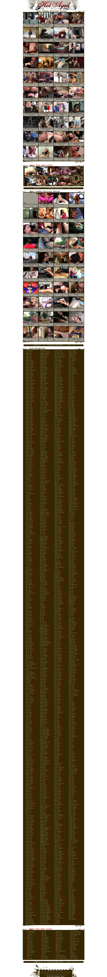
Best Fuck (28, 634)
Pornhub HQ (65, 185)
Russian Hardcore (73, 481)
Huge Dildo (42, 888)
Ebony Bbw (42, 557)
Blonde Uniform (29, 800)
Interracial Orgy (58, 350)
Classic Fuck (43, 385)
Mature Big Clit (58, 591)
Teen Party (71, 742)
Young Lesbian (72, 910)
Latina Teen (57, 476)
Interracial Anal (44, 902)
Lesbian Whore (57, 556)
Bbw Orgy (28, 597)
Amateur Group (29, 393)
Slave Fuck (71, 583)
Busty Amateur (29, 888)
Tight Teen (71, 784)
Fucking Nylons (73, 935)
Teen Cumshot (72, 710)
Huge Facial (43, 891)
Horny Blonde (43, 848)
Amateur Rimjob (29, 417)
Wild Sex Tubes (30, 952)
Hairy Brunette (43, 786)
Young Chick (71, 902)
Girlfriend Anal (44, 727)
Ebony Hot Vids (59, 931)
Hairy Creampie (43, 788)
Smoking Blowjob (72, 597)
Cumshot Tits (43, 483)
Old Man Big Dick (58, 825)
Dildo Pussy (43, 519)
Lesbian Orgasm (57, 517)
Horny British (43, 849)
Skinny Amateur (72, 559)
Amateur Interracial (30, 397)
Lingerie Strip (57, 566)
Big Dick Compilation (31, 673)
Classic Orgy (43, 393)
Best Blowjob (29, 631)
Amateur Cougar (29, 371)
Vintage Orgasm (72, 832)
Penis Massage (57, 876)
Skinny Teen (71, 578)
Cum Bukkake (43, 459)
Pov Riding (56, 922)
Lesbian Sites (73, 945)
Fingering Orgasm (44, 644)
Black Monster (29, 727)
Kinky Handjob (57, 429)
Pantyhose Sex (57, 871)
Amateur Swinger (29, 429)
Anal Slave (28, 483)
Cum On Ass (42, 468)
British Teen (29, 841)
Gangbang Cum (43, 690)
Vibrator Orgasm (72, 814)
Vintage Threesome (73, 839)
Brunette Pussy (29, 875)
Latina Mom (56, 465)
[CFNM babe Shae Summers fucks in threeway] (30, 157)
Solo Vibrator (72, 618)
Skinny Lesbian (72, 571)
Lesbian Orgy (57, 519)
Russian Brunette (73, 471)
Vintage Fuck (72, 821)
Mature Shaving (57, 661)
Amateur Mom (28, 404)
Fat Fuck (42, 610)
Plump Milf (56, 892)
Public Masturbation (73, 373)
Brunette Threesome (30, 883)
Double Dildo (43, 544)
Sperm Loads (71, 628)
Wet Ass (70, 845)
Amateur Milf (29, 403)
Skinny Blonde (72, 564)
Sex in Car (71, 520)
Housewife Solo (43, 881)
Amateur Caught (29, 366)
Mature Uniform (57, 682)
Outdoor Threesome (58, 858)
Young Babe (71, 895)
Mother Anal (57, 776)
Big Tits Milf (29, 692)
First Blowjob (43, 648)
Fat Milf (42, 615)
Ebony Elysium (44, 956)
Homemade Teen (43, 842)
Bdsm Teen (28, 617)
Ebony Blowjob (43, 559)
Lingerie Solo (57, 564)
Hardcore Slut (43, 822)
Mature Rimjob (57, 656)
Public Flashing (72, 370)
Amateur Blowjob (29, 361)
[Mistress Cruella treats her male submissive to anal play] (30, 67)
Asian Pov (28, 544)
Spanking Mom (72, 621)
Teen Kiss (71, 733)
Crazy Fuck (42, 445)
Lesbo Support (73, 949)
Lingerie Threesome (58, 567)
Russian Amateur (72, 464)
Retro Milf (71, 448)
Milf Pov (56, 719)
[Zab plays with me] (61, 157)
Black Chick (28, 715)
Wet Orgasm (71, 848)
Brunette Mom (29, 869)
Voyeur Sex (71, 844)
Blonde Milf (28, 784)
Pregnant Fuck (72, 354)
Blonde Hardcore (29, 778)
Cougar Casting (43, 428)
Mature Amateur (57, 581)
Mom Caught (56, 744)
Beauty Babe (28, 621)
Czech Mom (42, 506)
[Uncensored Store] (76, 23)
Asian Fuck (28, 523)
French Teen (43, 686)
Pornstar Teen (57, 910)
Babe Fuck (28, 571)
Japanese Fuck (57, 388)
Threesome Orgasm (73, 773)
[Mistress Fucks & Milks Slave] (61, 23)
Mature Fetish (57, 614)
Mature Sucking (57, 672)
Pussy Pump (71, 388)
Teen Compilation (73, 708)
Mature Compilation (58, 603)
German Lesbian (43, 712)
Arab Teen (28, 502)
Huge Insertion (43, 892)
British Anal (29, 825)
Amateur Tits (29, 435)
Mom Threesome (57, 763)
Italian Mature (57, 367)
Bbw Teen (28, 610)
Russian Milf (72, 486)
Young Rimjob (72, 912)
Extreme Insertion (44, 591)
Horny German (43, 858)
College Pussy (43, 421)
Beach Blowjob (29, 618)
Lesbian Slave (57, 533)
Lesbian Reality (58, 527)
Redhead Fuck (72, 422)
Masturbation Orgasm (59, 580)
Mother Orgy (57, 786)
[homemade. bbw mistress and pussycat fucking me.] (61, 97)
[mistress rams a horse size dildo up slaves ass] (30, 112)
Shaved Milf (71, 542)
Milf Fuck (56, 705)
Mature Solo (57, 666)
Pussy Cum (71, 377)
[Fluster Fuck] (76, 203)
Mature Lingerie (58, 635)
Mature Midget (57, 638)
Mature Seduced (57, 659)
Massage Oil (57, 576)
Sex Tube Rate (44, 941)
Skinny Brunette (72, 567)
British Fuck (29, 831)
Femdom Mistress (44, 631)
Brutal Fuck (28, 886)
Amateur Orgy (29, 410)
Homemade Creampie (44, 832)
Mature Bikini (57, 594)
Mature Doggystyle (58, 608)
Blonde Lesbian (29, 781)
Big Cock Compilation (31, 664)
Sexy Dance (71, 522)
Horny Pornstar (43, 868)
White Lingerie (72, 852)
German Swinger (43, 719)
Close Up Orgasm (44, 411)
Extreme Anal (43, 587)
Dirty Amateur (43, 522)
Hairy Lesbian (43, 795)
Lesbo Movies (73, 948)
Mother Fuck (57, 781)
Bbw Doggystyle (29, 584)
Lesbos (71, 951)
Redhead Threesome (73, 435)
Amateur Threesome (30, 434)
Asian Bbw (28, 509)
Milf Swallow (57, 732)
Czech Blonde (43, 498)
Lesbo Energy (73, 947)
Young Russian (72, 913)
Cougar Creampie (44, 429)
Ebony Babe (42, 556)
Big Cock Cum (29, 665)
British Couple (29, 828)
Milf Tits (56, 736)
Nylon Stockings (58, 814)
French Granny (43, 679)
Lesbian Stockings (58, 542)
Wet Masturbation (73, 847)
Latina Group (57, 458)
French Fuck (43, 678)
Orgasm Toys (57, 841)
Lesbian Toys (57, 553)
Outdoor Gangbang (58, 851)
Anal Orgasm (28, 476)
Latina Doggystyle (58, 455)
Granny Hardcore (44, 759)
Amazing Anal (29, 439)
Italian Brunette (58, 361)
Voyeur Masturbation (73, 841)
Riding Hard (71, 459)
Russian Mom (71, 488)
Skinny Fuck (71, 568)
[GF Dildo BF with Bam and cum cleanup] (61, 233)
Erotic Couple (43, 583)
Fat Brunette (43, 607)
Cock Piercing (43, 415)
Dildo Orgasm (43, 517)
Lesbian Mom (57, 515)
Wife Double (71, 869)
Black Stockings (29, 743)
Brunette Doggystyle (30, 859)
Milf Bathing (57, 689)
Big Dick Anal (29, 671)
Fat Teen (42, 621)
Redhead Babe (72, 415)
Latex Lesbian (57, 448)
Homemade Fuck (43, 837)
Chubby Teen (43, 381)
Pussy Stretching (73, 390)
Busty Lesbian (29, 903)
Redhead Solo (72, 432)
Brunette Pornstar (30, 872)
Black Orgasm (29, 729)
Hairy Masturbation (44, 797)
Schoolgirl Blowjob (73, 499)
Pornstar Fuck (57, 902)
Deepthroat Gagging (44, 515)
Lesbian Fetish (57, 499)
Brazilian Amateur (30, 815)
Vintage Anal (72, 815)
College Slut (43, 422)
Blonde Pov (28, 790)
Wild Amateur (72, 875)
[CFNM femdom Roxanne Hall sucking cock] (46, 263)
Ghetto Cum (42, 723)
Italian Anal (57, 359)
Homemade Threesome (44, 844)
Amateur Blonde (29, 360)
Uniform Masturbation (74, 804)
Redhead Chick (72, 418)
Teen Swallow (72, 757)
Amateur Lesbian (29, 400)
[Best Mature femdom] (30, 23)
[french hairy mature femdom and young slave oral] (61, 263)
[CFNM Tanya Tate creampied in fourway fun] (61, 142)
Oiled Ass (56, 820)
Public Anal (71, 364)
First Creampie (43, 651)
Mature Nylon (57, 642)
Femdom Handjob (43, 628)
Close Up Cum (43, 405)
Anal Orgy (28, 478)
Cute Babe (42, 486)
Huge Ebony (42, 889)
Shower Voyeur (72, 554)
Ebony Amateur (43, 553)
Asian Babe (28, 507)
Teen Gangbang (72, 727)
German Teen (43, 720)
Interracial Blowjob (45, 905)
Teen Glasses (72, 729)
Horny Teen (42, 871)
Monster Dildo (57, 770)
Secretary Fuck (72, 505)
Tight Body (71, 778)
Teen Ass (71, 699)
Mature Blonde (57, 595)
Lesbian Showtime (74, 944)
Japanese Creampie (58, 384)
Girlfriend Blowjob (44, 729)
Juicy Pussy (57, 425)
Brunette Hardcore (30, 865)
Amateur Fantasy (29, 387)
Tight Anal (71, 774)
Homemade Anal (43, 831)
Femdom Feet (43, 627)
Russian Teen (72, 496)
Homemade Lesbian (44, 838)
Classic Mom (43, 391)
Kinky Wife (56, 437)
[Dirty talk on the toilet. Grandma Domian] (76, 82)
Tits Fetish (71, 787)
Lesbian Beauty (57, 488)
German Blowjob (43, 699)
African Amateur (29, 350)
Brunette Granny (29, 864)
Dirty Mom (42, 532)
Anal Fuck (28, 472)
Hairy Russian (43, 803)
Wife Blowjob (72, 868)
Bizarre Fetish (29, 698)
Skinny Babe (71, 563)
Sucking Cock (72, 668)
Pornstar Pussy (57, 906)
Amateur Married (29, 401)
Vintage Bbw (71, 817)
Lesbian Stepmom (58, 540)
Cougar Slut (43, 434)
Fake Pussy (42, 595)
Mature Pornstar (58, 651)
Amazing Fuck (29, 444)
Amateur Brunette (30, 363)
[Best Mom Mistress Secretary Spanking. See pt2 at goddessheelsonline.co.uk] (76, 337)
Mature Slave (57, 662)
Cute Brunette (43, 489)
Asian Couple (29, 513)
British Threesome (30, 842)
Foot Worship (43, 666)
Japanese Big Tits (58, 377)
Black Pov (28, 733)
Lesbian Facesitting (59, 496)
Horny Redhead (43, 869)
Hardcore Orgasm (44, 820)
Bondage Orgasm (29, 808)
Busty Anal (28, 889)
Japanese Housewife (58, 394)
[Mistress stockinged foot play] (61, 307)
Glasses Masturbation (45, 742)
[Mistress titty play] (30, 337)
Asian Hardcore (29, 527)
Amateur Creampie (30, 374)
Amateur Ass (28, 354)
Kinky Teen (56, 434)
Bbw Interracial (29, 587)
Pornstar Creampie (58, 900)
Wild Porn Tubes (31, 951)
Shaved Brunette (72, 534)
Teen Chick (71, 706)
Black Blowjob (29, 712)
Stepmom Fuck (72, 641)
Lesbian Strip (57, 544)
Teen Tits (71, 761)
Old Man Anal (57, 822)
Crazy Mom (42, 448)
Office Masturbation (59, 815)
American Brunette (30, 451)
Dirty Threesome (44, 536)
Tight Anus (71, 776)
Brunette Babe (29, 845)
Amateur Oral (29, 407)
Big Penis (28, 682)
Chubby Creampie (44, 368)
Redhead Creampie (73, 420)
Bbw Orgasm (28, 595)
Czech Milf (42, 505)
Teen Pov (71, 743)
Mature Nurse (57, 641)
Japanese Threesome (58, 415)
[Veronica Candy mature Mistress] (30, 38)
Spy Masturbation (73, 632)
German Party (43, 717)
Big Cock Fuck (29, 666)
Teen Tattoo (71, 759)
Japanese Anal (57, 373)
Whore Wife (71, 865)
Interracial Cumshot (45, 909)
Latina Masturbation (59, 462)
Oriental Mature (58, 844)
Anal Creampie (29, 466)
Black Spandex (29, 740)
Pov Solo (56, 923)
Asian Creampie (29, 515)
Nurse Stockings (58, 804)
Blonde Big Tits (29, 760)
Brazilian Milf (29, 822)
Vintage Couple (72, 820)
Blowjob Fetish (29, 804)
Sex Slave (71, 519)
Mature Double (57, 610)
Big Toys (28, 695)
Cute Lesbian (43, 492)
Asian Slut (28, 549)
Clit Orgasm (43, 397)
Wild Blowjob (72, 876)
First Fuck (42, 652)
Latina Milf (57, 464)
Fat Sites (58, 954)
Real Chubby (71, 401)
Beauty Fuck (28, 624)
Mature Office (57, 644)
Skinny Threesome (73, 580)
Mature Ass (56, 584)
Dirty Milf (42, 530)
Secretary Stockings (73, 506)
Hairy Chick (43, 787)
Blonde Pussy (29, 791)
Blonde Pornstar (29, 788)
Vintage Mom (71, 831)
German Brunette (44, 700)
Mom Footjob (57, 750)
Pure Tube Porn (44, 938)
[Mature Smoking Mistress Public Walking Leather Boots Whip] (30, 263)
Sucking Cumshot (72, 669)
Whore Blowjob (72, 855)
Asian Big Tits (29, 510)
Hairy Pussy (43, 801)
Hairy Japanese (43, 793)
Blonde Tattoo (29, 797)
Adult (28, 956)
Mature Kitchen (57, 631)
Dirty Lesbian (43, 529)
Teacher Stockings (73, 693)
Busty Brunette (29, 896)
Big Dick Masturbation (31, 678)
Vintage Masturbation (74, 827)
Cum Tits (42, 479)
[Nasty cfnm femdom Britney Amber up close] (61, 248)
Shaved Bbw (71, 529)
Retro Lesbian (72, 445)
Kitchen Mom (57, 442)
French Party (43, 685)
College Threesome (44, 425)
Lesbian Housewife (58, 505)
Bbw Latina (28, 588)
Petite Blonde (57, 881)
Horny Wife (42, 872)
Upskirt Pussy (72, 810)
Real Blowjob (72, 395)
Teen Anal (71, 698)
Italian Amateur (58, 357)
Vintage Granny (72, 822)
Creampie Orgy (43, 454)
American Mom (29, 458)
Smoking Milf (72, 603)
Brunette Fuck (29, 862)
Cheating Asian (29, 919)
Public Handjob (72, 371)
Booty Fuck (28, 811)
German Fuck (43, 708)
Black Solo (28, 739)
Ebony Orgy (42, 577)
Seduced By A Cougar (73, 509)
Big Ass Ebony (29, 645)
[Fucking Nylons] (46, 322)
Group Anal (42, 771)
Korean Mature (57, 446)
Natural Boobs (57, 790)
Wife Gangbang (72, 871)
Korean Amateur (57, 445)
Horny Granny (43, 859)
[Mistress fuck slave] (76, 38)
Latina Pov (56, 471)
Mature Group (57, 624)
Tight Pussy (71, 783)
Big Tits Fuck (29, 688)
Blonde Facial (29, 771)
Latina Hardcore (58, 459)
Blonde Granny (29, 777)
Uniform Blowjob (72, 800)
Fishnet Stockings (44, 661)
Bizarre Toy (28, 705)
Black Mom (28, 726)
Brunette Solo (29, 878)
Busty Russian (29, 909)
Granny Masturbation (45, 763)
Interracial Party (58, 351)
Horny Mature (43, 862)
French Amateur (43, 671)
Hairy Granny (43, 791)
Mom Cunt (56, 747)
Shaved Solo (71, 544)
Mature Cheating (58, 601)
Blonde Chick (29, 766)
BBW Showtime (59, 947)
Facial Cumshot (43, 594)
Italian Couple (57, 363)
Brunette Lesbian (30, 866)
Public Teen (71, 376)
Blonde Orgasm (29, 787)
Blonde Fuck (28, 774)
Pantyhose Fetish (58, 866)
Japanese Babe (57, 376)
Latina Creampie (58, 454)
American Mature (29, 455)
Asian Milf (28, 536)
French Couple (43, 676)
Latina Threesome (58, 478)
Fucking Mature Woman (75, 934)
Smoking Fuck (72, 601)
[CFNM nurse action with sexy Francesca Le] (76, 218)
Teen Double (71, 717)
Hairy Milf (42, 800)
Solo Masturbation (73, 610)
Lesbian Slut (57, 534)
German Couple (43, 703)
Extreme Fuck (43, 590)
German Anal (43, 693)
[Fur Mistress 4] (76, 53)
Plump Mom (56, 893)
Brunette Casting (30, 854)
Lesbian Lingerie (58, 509)
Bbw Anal (28, 577)
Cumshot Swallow (44, 482)
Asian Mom (28, 537)
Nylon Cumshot (57, 807)
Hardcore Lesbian (44, 817)
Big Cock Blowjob (30, 662)
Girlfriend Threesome (45, 734)
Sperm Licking (72, 627)
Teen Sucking (72, 756)
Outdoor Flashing (58, 848)
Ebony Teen (42, 580)
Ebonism (43, 954)
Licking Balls (57, 561)
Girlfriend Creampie (45, 730)
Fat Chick (42, 608)
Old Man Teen (57, 828)
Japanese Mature (58, 403)
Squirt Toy (71, 637)
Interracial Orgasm (44, 923)
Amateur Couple (29, 373)
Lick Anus (56, 559)
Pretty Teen (71, 363)
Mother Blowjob (57, 777)
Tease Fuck (71, 696)
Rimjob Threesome (73, 462)
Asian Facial (29, 519)
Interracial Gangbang (45, 916)
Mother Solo (57, 787)
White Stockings (72, 854)
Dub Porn (30, 185)
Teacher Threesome (73, 695)
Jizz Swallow (57, 424)
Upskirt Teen (72, 811)
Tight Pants (71, 781)
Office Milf (57, 817)
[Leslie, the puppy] (30, 142)
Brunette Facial (29, 861)
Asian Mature (29, 534)
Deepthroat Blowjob (44, 512)
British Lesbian (29, 834)
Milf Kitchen (57, 710)
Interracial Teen (58, 354)
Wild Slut (71, 886)
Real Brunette (72, 397)
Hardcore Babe (43, 814)
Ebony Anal (42, 554)
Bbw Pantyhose (29, 598)
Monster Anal (57, 764)
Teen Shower (71, 747)
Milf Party (56, 716)
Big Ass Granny (29, 648)
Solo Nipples (72, 611)
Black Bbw (28, 710)
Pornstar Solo (57, 909)
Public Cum (71, 366)
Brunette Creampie (30, 858)
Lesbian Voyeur (57, 554)
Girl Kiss (42, 726)
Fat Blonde (42, 605)
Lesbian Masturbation (59, 512)
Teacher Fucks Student (74, 690)
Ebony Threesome (44, 581)
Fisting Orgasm (43, 662)
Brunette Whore (29, 885)
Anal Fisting (29, 471)
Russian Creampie (73, 475)
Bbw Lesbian (28, 590)
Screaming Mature (73, 502)
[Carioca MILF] (61, 203)
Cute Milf (42, 493)
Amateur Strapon (29, 424)
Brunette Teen (29, 882)
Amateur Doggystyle (30, 383)
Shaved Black (72, 532)
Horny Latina (43, 861)
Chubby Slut (43, 380)
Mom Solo (56, 760)
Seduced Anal (72, 507)
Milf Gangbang (57, 706)
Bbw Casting (28, 581)
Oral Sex (56, 838)
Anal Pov (28, 482)
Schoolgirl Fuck (72, 500)
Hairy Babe (42, 783)
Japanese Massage (58, 400)
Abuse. (63, 976)
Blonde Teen (28, 798)
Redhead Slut (72, 431)
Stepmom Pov (71, 644)
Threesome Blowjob (73, 769)
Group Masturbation (44, 776)
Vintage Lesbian (72, 825)
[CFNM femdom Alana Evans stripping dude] (30, 53)
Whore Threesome (72, 864)
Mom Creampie (57, 746)
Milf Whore (56, 739)
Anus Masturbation (30, 493)
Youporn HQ (29, 954)
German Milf (43, 715)
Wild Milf (71, 882)
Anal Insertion (29, 475)
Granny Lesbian (43, 761)
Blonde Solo (28, 794)
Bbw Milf (28, 594)
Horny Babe (42, 845)
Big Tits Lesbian (30, 690)
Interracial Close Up (45, 906)
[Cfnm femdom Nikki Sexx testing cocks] (61, 218)
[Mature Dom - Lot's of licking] (61, 292)
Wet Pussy (71, 849)
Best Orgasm (28, 637)
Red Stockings (72, 412)
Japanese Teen (57, 414)
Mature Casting (57, 600)
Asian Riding (29, 547)
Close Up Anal (43, 401)
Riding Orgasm (72, 461)
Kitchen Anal (57, 439)
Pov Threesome (72, 350)
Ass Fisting (28, 561)
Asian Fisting (29, 522)
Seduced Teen (72, 510)
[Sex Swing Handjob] (61, 337)
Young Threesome (72, 919)
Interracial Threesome (59, 356)
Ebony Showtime (59, 934)
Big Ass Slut (29, 654)
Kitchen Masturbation (59, 441)
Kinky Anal (56, 427)
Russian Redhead (72, 493)
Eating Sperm (43, 551)
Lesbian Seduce (57, 530)
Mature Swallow (57, 673)
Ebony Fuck (42, 563)
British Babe (29, 827)
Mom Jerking (57, 753)
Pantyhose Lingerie (58, 869)
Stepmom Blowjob (72, 639)
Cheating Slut (43, 360)
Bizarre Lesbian (29, 700)
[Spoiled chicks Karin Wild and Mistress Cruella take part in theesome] (76, 67)
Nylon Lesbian (57, 811)
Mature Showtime (73, 958)
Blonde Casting (29, 764)
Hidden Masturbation (45, 828)
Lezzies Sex (72, 954)
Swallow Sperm (72, 676)
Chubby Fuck (43, 370)
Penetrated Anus (58, 875)
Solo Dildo (71, 607)
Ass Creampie (29, 559)
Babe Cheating (29, 570)
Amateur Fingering (30, 388)
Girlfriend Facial (44, 732)
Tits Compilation (73, 786)
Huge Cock (42, 885)
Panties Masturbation (59, 862)
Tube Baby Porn (44, 945)
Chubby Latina (43, 371)
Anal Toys (28, 490)
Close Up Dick (43, 407)
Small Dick (71, 593)
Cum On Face (43, 469)
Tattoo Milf (71, 688)
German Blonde (43, 698)
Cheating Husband (44, 354)
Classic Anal (43, 384)
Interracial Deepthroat (45, 910)
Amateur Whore (29, 437)
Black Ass (28, 708)
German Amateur (43, 692)
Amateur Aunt (29, 356)
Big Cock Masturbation (31, 668)
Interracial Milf (44, 920)
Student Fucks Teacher (74, 659)
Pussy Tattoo (72, 391)
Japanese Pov (57, 408)
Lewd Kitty (72, 952)
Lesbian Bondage (58, 489)
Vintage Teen (72, 838)
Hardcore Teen (43, 824)
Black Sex (28, 736)
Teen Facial (71, 719)
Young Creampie (72, 905)
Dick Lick (42, 516)
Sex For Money (72, 515)
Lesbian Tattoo (57, 546)
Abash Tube (29, 955)
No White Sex (59, 942)
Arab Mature (28, 499)
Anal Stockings (29, 485)
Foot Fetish (43, 665)
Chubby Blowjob (43, 367)
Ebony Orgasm (43, 576)
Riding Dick (71, 456)
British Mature (29, 835)
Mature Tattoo (57, 676)
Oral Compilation (58, 831)
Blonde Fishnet (29, 773)
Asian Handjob (29, 526)
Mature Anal (57, 583)
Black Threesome (29, 747)
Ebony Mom (42, 574)
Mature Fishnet (57, 615)
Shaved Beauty (72, 530)
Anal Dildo (28, 468)
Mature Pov (56, 652)
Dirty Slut (42, 533)
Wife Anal (71, 866)
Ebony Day (43, 955)
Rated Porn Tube (45, 939)
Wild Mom (71, 883)
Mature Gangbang (58, 622)
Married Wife (57, 573)
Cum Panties (43, 475)
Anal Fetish (28, 469)
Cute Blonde (43, 488)
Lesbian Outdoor (58, 520)
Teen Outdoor (72, 740)
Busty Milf (28, 905)
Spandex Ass (71, 620)
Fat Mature (42, 614)
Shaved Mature (72, 540)
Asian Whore (28, 557)
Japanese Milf (57, 404)
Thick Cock (71, 767)
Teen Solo (71, 750)
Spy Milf (71, 634)
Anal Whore (28, 492)
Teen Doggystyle (72, 716)
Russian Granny (72, 479)
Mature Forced (57, 620)
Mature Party (57, 649)
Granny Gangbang (44, 757)
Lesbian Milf (57, 513)
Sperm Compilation (73, 622)
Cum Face (42, 464)
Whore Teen (71, 862)
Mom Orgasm (56, 756)
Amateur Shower (29, 418)
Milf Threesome (57, 734)
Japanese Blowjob (58, 378)
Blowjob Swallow (29, 805)
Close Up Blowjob (44, 403)
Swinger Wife (72, 683)
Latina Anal (57, 449)
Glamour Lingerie (44, 736)
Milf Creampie (57, 696)
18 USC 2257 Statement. (54, 976)
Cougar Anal (43, 427)
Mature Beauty (57, 588)
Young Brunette (72, 900)
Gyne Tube (43, 934)
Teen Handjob (72, 732)
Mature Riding (57, 655)
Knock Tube (43, 935)
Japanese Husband (58, 395)
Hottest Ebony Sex (60, 938)
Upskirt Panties (72, 808)
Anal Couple (28, 465)
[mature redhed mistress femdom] (30, 203)
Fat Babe (42, 604)
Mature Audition (58, 586)
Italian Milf (57, 368)
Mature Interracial (58, 628)
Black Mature (29, 723)
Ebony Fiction (44, 958)
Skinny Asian (72, 561)
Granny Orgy (43, 766)
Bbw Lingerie (29, 591)
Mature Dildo (57, 607)
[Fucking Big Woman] (46, 157)
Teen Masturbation (73, 736)
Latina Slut (57, 472)
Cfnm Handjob (29, 917)
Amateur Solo (29, 421)
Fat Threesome (43, 622)
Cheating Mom (43, 359)
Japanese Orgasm (58, 407)
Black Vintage (29, 750)
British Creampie (30, 830)
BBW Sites (58, 948)
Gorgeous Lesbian (44, 747)
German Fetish (43, 706)
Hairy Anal (42, 780)
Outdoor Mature (57, 855)
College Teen (43, 424)
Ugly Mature (71, 795)
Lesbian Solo (57, 536)
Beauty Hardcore (29, 625)
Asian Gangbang (29, 525)
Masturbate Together (59, 578)
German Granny (43, 710)
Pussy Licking (72, 384)
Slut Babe (71, 588)
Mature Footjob (57, 618)
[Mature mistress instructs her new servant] (46, 53)
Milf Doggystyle (58, 699)
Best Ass (28, 628)
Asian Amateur (29, 503)
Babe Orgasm (28, 573)
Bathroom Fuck (29, 576)
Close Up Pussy (43, 412)
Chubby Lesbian (43, 373)
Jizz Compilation (58, 420)
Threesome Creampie (73, 770)
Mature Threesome (58, 679)
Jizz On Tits (57, 422)
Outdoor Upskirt (58, 859)
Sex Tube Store (44, 942)
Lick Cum (56, 560)
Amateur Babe (29, 357)
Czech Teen (42, 507)
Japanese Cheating (58, 381)
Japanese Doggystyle (59, 387)
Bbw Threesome (29, 611)
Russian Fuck (72, 478)
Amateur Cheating (30, 367)
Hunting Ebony (59, 939)
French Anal (43, 672)
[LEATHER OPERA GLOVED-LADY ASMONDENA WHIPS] (46, 38)
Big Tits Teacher (30, 693)
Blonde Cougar (29, 767)
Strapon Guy (71, 655)
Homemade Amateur (44, 830)
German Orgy (43, 716)
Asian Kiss (28, 529)
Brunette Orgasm (29, 871)
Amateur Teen (29, 432)
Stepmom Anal (72, 638)
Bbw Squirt (28, 605)
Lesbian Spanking (58, 537)
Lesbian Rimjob (57, 529)
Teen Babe (71, 700)
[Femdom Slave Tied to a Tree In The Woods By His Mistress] (30, 127)
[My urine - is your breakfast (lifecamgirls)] (30, 97)
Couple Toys (43, 444)
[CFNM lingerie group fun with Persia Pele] (46, 218)
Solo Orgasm (71, 612)
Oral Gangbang (57, 837)
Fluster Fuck (42, 185)
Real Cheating (72, 400)
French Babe (43, 673)
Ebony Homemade (43, 566)
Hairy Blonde (43, 784)
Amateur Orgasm (29, 408)
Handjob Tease (43, 808)
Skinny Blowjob (72, 566)
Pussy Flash (71, 380)
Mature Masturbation (59, 637)
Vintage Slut (72, 835)
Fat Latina (42, 611)
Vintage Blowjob (72, 818)
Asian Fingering (29, 520)
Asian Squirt (29, 551)
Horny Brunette (43, 851)
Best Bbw (28, 629)
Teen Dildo (71, 715)
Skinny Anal (71, 560)
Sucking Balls (72, 662)
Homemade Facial (44, 834)
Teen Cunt (71, 712)
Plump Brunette (57, 889)
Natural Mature (57, 793)
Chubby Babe (43, 366)
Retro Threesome (72, 452)
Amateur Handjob (29, 394)
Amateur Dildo (29, 381)
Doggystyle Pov (43, 540)
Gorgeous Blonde (44, 744)
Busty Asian (28, 891)
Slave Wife (71, 586)
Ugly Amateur (72, 793)
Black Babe (28, 709)
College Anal (43, 418)
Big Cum (27, 669)
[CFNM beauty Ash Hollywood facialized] (46, 307)
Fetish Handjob (43, 637)
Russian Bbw (71, 466)
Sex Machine (71, 516)
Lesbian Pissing (58, 522)
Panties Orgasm (57, 864)
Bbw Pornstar (29, 600)
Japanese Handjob (58, 391)
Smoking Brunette (73, 598)
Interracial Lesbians (45, 919)
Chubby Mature (43, 374)
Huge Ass (42, 882)
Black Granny (29, 720)
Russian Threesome (73, 498)
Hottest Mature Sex (74, 941)
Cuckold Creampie (44, 456)
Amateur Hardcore (30, 395)
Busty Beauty (29, 893)
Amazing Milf (29, 445)
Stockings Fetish (73, 647)
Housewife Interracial (45, 878)
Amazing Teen (29, 446)
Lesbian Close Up (58, 490)
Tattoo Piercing (72, 689)
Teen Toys (71, 763)
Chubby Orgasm (43, 377)
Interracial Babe (44, 903)
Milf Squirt (57, 726)
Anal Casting (29, 462)
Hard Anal (42, 810)
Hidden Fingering (44, 827)
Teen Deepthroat (72, 713)
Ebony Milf (42, 573)
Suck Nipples (72, 661)
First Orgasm (43, 654)
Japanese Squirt (58, 412)
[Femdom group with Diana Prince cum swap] (46, 127)
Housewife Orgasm (44, 879)
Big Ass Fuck (29, 647)
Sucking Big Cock (73, 664)
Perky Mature (57, 879)
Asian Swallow (29, 553)
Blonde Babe (28, 757)
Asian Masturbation (30, 533)
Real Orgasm (71, 407)
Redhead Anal (72, 414)
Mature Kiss (57, 629)
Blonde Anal (28, 756)
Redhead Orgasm (72, 428)
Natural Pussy (57, 794)
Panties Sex (57, 865)
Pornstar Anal (57, 896)
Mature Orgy (57, 647)
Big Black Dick (29, 656)
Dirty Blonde (43, 525)
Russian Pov (71, 492)
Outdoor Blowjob (58, 847)
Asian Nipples (29, 539)
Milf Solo (56, 723)
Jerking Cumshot (58, 418)
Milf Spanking (57, 725)
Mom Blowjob (57, 742)
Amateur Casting (29, 364)
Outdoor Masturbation (59, 854)
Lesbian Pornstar (58, 523)
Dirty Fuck (42, 527)
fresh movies (50, 188)
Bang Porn (77, 175)
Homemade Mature (44, 839)
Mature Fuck (57, 621)
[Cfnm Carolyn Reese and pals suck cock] (76, 233)
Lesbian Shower (57, 532)
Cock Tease (42, 417)
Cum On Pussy (43, 472)
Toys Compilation (73, 791)
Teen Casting (72, 705)
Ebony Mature (43, 571)
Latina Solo (57, 473)
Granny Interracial (44, 760)
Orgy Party (56, 842)
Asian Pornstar (29, 543)
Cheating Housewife (44, 353)
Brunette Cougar (29, 856)
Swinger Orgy (72, 681)
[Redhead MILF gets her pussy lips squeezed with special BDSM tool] (30, 218)
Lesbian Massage (58, 510)
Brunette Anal (29, 844)
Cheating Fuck (43, 350)
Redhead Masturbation (74, 425)
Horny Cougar (43, 854)
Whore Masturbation (73, 858)
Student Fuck (72, 658)
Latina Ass (56, 451)
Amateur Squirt (29, 422)
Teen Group (71, 730)
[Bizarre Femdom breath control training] (46, 67)
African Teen (29, 351)
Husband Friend (43, 899)
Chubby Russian (43, 378)
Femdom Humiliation (44, 629)
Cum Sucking (43, 476)
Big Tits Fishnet (30, 686)
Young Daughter (72, 906)
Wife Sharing (72, 872)
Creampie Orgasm (44, 452)
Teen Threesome (72, 760)
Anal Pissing (29, 481)
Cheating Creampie (30, 923)
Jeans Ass (56, 417)
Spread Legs (71, 629)
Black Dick (28, 717)
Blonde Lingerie (29, 783)
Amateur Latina (29, 398)
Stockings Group (72, 651)
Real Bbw (71, 394)
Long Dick (56, 568)
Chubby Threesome (44, 383)
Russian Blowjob (72, 469)
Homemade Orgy (43, 841)
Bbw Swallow (28, 608)
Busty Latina (29, 902)
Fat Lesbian (43, 612)
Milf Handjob (57, 708)
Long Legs (56, 570)
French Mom (42, 683)
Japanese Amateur (58, 371)
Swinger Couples (72, 679)
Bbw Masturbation (30, 593)
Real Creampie (72, 405)
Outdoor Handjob (58, 852)
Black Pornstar (29, 732)
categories (36, 188)
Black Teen (28, 746)
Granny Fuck (43, 756)
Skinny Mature (72, 574)
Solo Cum (71, 605)
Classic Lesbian (44, 390)
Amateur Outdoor (29, 411)
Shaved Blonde (72, 533)
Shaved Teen (71, 546)
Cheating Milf (43, 357)
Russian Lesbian (72, 482)
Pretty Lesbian (72, 360)
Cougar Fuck (43, 431)
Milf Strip (56, 729)
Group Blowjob (43, 773)
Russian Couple (72, 473)
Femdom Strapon (43, 632)
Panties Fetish (57, 861)
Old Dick (56, 821)
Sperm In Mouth (72, 624)
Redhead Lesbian (72, 424)
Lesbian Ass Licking (59, 485)
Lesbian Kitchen (58, 507)
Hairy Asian (43, 781)
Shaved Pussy (72, 543)
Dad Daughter (43, 510)
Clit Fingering (43, 395)
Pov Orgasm (56, 920)
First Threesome (44, 655)
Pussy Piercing (72, 387)
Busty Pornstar (29, 908)
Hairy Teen (42, 804)
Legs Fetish (57, 479)
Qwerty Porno (30, 947)
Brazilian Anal (29, 817)
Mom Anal (56, 740)
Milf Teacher (57, 733)
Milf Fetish (57, 703)
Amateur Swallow (29, 428)
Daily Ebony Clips (45, 951)
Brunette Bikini (29, 851)
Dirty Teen (42, 534)
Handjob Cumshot (44, 807)
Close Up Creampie (44, 404)
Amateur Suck (29, 427)
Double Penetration (44, 547)
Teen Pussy (71, 744)
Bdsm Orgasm (28, 615)
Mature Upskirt (57, 683)
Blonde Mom (28, 786)
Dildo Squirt (43, 520)
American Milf (29, 456)
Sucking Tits (72, 673)
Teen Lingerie (72, 734)
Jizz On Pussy (57, 421)
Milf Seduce (57, 722)
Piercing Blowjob (58, 885)
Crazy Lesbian (43, 446)
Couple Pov (42, 442)
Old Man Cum (57, 827)
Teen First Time (72, 723)
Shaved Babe (71, 527)
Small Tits (71, 594)
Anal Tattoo (28, 488)
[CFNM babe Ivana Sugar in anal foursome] (46, 112)
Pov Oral (56, 919)
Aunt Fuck (28, 566)
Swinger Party (72, 682)
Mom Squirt (56, 761)
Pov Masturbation (58, 917)
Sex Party (71, 517)
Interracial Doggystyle (45, 912)
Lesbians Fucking (58, 557)
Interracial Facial (44, 913)
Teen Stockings (72, 753)
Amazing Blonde (29, 441)
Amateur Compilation (30, 370)
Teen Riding (71, 746)
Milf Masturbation (58, 712)
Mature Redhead (57, 654)
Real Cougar (71, 403)
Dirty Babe (42, 523)
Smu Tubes (43, 944)
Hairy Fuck (42, 790)
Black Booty (28, 713)
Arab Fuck (28, 498)
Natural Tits (57, 797)
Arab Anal (28, 495)
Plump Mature (57, 891)
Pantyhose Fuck (57, 868)
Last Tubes (53, 185)
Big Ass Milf (29, 651)
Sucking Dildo (72, 671)
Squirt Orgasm (72, 635)
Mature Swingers (58, 675)
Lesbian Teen (57, 549)
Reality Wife (72, 411)
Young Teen (71, 917)
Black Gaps (43, 949)
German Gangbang (44, 709)
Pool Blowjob (57, 895)
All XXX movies (42, 175)
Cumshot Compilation (45, 481)
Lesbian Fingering (58, 500)
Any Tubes (43, 931)
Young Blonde (72, 899)
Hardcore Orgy (43, 821)
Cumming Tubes (59, 949)
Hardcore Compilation (45, 815)
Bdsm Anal (28, 612)
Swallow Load (72, 675)
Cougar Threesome (44, 435)
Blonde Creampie (29, 769)
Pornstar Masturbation (59, 903)
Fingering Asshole (44, 641)
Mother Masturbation (59, 783)
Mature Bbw (56, 587)
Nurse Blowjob (57, 803)
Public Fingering (73, 368)
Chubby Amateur (43, 363)
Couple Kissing (43, 439)
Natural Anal (57, 788)
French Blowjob (43, 675)
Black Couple (29, 716)
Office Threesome (58, 818)
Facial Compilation (44, 593)
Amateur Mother (29, 405)
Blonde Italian (29, 780)
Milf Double (57, 700)
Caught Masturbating (30, 915)
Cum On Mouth (43, 471)
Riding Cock (71, 454)
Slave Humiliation (73, 584)
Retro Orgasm (72, 451)
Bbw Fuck (28, 586)
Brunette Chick (29, 855)
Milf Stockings (57, 727)
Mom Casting (57, 743)
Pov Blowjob (57, 913)
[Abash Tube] (30, 248)
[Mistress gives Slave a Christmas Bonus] (46, 23)
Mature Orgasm (57, 645)
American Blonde (29, 449)
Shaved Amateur (72, 523)
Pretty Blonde (72, 357)
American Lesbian (30, 454)
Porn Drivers (30, 945)
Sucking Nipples (72, 672)
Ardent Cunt (65, 175)
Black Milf (28, 725)
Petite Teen (57, 883)
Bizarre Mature (29, 702)
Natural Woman (57, 798)
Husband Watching (44, 900)
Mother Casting (57, 778)
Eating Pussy (43, 550)
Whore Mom (71, 859)
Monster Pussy (57, 773)
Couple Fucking (43, 438)
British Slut (29, 839)
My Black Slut (59, 941)
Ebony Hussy (58, 932)
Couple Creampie (44, 437)
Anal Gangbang (29, 473)
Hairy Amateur (43, 778)
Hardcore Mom (43, 818)
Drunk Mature (43, 549)
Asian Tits (28, 556)
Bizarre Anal (29, 696)
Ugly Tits (71, 798)
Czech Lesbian (43, 502)
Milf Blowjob (57, 693)
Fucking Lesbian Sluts (61, 956)
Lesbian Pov (57, 525)
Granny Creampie (44, 753)
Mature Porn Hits (74, 956)
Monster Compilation (59, 767)
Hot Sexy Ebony (59, 937)
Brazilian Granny (30, 820)
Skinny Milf (71, 576)
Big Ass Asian (29, 639)
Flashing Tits (43, 664)
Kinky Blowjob (57, 428)
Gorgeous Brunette (44, 746)
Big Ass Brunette (30, 644)
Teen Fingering (72, 722)
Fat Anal (42, 601)
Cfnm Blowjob (29, 916)
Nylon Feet (56, 808)
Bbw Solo (28, 604)
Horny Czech (43, 855)
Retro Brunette (72, 442)
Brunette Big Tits (30, 849)
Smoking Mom (71, 604)
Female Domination (44, 625)
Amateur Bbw (28, 359)
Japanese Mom (57, 405)
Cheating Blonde (29, 920)
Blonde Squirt (29, 795)
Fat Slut (42, 620)
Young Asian (71, 893)
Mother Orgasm (57, 784)
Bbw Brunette (29, 580)
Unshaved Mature (72, 805)
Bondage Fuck (29, 807)
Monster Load (57, 771)
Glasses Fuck (43, 740)
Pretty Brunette (72, 359)
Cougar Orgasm (43, 432)
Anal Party (28, 479)
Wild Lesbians (72, 879)
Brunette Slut (29, 876)
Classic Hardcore (44, 388)
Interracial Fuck (44, 915)
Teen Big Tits (72, 702)
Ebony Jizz (42, 567)
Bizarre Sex (28, 703)
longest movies (59, 188)
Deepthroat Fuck (44, 513)
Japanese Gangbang (58, 390)
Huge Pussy (42, 895)
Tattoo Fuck (71, 685)
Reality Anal (72, 408)
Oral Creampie (57, 832)
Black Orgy (28, 730)
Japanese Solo (57, 411)
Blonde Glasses (29, 776)
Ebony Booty (43, 560)
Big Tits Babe (29, 685)
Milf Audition (57, 688)
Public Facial (72, 367)
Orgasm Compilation (58, 839)
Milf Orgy (56, 715)
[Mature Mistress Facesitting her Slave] (61, 53)
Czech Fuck (42, 500)
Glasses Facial (43, 739)
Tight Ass (71, 777)
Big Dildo (28, 679)
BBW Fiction (58, 944)
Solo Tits (71, 615)
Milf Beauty (57, 690)
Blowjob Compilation (30, 803)
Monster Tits (57, 774)
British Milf (29, 837)
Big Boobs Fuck (29, 658)
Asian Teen (28, 554)
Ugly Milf (71, 797)
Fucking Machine (44, 689)
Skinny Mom (71, 577)
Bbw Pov (27, 601)
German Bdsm (43, 696)
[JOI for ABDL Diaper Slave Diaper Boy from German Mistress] (61, 38)
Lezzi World (72, 955)
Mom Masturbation (58, 754)
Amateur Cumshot (29, 377)
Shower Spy (71, 553)
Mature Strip (57, 671)
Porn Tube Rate (44, 937)
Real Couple (71, 404)
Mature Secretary (58, 658)
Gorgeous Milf (43, 749)
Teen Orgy (71, 739)
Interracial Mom (44, 922)
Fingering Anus (43, 639)
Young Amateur (72, 891)
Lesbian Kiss (57, 506)
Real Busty (71, 398)
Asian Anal (28, 505)
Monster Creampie (58, 769)
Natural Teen (57, 795)
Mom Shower (56, 759)
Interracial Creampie (45, 908)
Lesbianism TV (73, 942)
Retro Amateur (72, 437)
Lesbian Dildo (57, 495)
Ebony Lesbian (43, 568)
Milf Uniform (57, 737)
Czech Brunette (43, 499)
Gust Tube (43, 932)
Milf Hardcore (57, 709)
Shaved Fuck (71, 537)
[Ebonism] (30, 82)
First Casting (43, 649)
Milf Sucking (57, 730)
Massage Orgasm (57, 577)
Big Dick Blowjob (30, 672)
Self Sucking (72, 513)
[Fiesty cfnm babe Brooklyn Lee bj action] (76, 127)
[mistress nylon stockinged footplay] (46, 277)
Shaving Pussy (72, 549)
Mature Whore (57, 685)
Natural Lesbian (58, 791)
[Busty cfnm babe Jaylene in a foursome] (30, 233)
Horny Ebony (43, 856)
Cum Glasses (43, 465)
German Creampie (44, 705)
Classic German (43, 387)
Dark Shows (43, 952)
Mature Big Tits (58, 593)
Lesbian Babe (57, 486)
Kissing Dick (57, 438)
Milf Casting (57, 695)
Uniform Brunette (73, 801)
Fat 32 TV (58, 952)
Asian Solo (28, 550)
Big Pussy (28, 683)
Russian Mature (72, 485)
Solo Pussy (71, 614)
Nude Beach (56, 800)
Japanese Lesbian (58, 398)
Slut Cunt (71, 590)
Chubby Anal (43, 364)
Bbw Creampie (29, 583)
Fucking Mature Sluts (75, 931)
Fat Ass (42, 603)
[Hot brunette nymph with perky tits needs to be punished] (61, 67)
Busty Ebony (28, 899)
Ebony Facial (43, 561)
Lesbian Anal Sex (58, 483)
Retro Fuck (71, 444)
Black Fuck (28, 719)
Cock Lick (42, 414)
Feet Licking (43, 624)
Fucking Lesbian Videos (61, 958)
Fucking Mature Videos (75, 932)
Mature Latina (57, 632)
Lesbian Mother (57, 516)
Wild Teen (71, 888)
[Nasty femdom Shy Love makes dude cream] (76, 142)
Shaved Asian (72, 526)
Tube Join (53, 175)
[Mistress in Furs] (46, 82)
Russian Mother (72, 489)
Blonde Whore (29, 801)
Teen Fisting (72, 725)
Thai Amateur (72, 764)
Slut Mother (71, 591)
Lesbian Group (57, 503)
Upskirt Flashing (73, 807)
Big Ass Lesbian (29, 649)
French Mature (43, 681)
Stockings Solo (72, 652)
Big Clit (28, 659)
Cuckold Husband (44, 458)
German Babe (43, 695)
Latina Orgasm (57, 466)
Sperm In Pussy (72, 625)
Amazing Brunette (30, 442)
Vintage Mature (72, 828)
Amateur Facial (29, 385)
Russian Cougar (72, 472)
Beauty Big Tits (29, 622)
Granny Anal (43, 750)
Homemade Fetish (44, 835)
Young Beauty (72, 896)
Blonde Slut (28, 793)
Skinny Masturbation (73, 573)
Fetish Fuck (43, 635)
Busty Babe (28, 892)
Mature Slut (57, 664)
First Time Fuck (44, 656)
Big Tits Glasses (30, 689)
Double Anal (43, 542)
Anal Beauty (28, 461)
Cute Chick (42, 490)
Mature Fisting (57, 617)
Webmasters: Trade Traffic (56, 970)
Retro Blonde (72, 439)
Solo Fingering (72, 608)
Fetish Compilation (44, 634)
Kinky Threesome (58, 435)
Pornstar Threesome (58, 912)
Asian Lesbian (29, 530)
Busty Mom (28, 906)
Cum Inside (42, 466)
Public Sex (71, 374)
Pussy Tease (71, 393)
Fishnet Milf (43, 659)
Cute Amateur (43, 485)
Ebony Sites (58, 935)
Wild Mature (71, 881)
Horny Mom (42, 865)
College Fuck (43, 420)
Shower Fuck (71, 550)
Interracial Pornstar (59, 353)
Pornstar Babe (57, 898)
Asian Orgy (28, 542)
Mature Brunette (58, 598)
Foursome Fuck (43, 669)
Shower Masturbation (73, 551)
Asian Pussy (28, 546)
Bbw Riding (28, 603)
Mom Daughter (57, 749)
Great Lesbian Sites (74, 938)
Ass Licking (28, 564)
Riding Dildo (72, 458)
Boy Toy (27, 814)
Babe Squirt (28, 574)
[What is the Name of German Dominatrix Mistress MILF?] (46, 142)
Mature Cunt (57, 605)
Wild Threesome (72, 889)
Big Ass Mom (28, 652)
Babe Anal (28, 567)
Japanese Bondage (58, 380)
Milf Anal (56, 686)
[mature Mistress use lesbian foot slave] (46, 97)
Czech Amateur (43, 496)
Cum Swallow (43, 478)
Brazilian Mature (30, 821)
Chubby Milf (43, 376)
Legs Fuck (56, 481)
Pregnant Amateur (73, 351)
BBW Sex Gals (59, 945)
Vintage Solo (72, 837)
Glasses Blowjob (44, 737)
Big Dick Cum (29, 675)
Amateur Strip (29, 425)
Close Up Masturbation (45, 410)
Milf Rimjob (57, 720)
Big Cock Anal (29, 661)
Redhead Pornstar (73, 429)
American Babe (29, 448)
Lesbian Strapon (58, 543)
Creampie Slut (43, 455)
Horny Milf (42, 864)
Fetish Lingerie (44, 638)
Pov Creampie (57, 915)
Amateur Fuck (29, 390)
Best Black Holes (45, 948)
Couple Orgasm (43, 441)
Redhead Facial (72, 421)
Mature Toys (57, 681)
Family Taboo (43, 598)
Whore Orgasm (72, 861)
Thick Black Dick (73, 766)
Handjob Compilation (45, 805)
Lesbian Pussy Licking (59, 526)
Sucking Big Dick (73, 665)
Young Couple (72, 903)
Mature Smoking (57, 665)
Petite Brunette (58, 882)
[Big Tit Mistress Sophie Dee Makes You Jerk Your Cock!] (76, 322)
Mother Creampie (58, 780)
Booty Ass (28, 810)
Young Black (71, 898)
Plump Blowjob (57, 888)
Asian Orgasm (29, 540)
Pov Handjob (57, 916)
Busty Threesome (29, 912)
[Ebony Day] (61, 277)
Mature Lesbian (57, 634)
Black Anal (28, 706)
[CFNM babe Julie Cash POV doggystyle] (61, 112)
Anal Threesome (29, 489)
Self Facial (71, 512)
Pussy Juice (71, 383)
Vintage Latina (72, 824)
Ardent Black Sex (45, 947)
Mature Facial (57, 611)
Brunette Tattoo (29, 881)
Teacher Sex (71, 692)
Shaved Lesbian (72, 539)
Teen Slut (71, 749)
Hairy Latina (43, 794)
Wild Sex (71, 885)
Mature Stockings (58, 669)
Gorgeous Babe (43, 743)
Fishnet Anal (43, 658)
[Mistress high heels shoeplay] (30, 277)
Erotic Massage (43, 584)
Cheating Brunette (30, 922)
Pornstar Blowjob (58, 899)
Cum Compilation (44, 461)
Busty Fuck (28, 900)
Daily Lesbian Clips (60, 951)
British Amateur (29, 824)
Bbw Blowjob (28, 578)
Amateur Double (29, 384)
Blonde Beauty (29, 759)
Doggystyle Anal (44, 537)
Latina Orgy (57, 468)
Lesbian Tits (57, 551)
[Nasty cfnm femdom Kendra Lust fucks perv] (46, 233)
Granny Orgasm (43, 764)
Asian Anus (28, 506)
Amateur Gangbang (30, 391)
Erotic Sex (42, 586)
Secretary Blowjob (73, 503)
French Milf (43, 682)
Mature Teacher (57, 678)
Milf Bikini (57, 692)
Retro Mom (71, 449)
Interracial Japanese (45, 917)
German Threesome (44, 722)
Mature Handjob (57, 625)
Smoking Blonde (72, 595)
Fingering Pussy (44, 645)
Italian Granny (57, 364)
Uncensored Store (30, 175)
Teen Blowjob (72, 703)
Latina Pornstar (58, 469)
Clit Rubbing (43, 398)
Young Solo (71, 916)
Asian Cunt (28, 516)
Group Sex (42, 777)
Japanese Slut (57, 410)
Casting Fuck (29, 913)
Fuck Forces (76, 185)
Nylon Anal (56, 805)
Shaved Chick (72, 536)
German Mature (43, 713)
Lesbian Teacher (58, 547)
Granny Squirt (43, 769)
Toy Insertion (72, 790)
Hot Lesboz (72, 939)
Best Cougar (28, 632)
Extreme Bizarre (44, 588)
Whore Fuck (71, 856)
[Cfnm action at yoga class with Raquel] (46, 203)
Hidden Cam (42, 825)
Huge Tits (42, 896)
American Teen (29, 459)
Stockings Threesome (73, 654)
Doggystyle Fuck (44, 539)
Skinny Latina (72, 570)
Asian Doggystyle (30, 517)
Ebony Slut (42, 578)
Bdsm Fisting (29, 614)
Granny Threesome (44, 770)
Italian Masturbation (59, 366)
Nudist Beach (57, 801)
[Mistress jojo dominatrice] (76, 307)
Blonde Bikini (29, 761)
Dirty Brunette (43, 526)
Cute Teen (42, 495)
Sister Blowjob (72, 556)
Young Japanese (72, 908)
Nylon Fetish (57, 810)
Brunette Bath (29, 847)
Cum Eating (42, 462)
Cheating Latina (44, 356)
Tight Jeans (71, 780)
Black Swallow (29, 744)
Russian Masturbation (74, 483)
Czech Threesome (44, 509)
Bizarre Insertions (30, 699)
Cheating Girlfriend (45, 351)
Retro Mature (72, 446)
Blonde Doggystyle (30, 770)
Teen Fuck (71, 726)
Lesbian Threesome (58, 550)
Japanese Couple (58, 383)
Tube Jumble (30, 948)
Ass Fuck (28, 563)
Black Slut (28, 737)
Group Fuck (42, 774)
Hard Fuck (42, 811)
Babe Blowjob (29, 568)
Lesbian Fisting (58, 502)
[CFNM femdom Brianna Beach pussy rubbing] (76, 97)
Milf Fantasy (57, 702)
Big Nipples (28, 681)
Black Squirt (29, 742)
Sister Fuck (71, 557)
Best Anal (28, 627)
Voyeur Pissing (72, 842)
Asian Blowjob (29, 512)
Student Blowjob (72, 656)
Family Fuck (43, 597)
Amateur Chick (29, 368)
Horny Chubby (43, 852)
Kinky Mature (57, 432)
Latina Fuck (57, 456)
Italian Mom (57, 370)
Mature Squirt (57, 668)
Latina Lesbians (58, 461)
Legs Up (56, 482)
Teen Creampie (72, 709)
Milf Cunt (56, 698)
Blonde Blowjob (29, 763)
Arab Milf (28, 500)
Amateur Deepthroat (30, 380)
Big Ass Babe (29, 641)
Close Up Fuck (43, 408)
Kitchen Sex (57, 444)
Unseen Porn (30, 949)
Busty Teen (28, 910)
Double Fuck (43, 546)
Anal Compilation (30, 464)
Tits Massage (72, 788)
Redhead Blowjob (72, 417)
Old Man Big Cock (58, 824)
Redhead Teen (72, 434)
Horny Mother (43, 866)
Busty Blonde (29, 895)
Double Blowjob (43, 543)
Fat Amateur (43, 600)
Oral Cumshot (57, 835)
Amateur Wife (29, 438)
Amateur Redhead (29, 414)
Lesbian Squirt (57, 539)
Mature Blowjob (57, 597)
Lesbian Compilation (59, 492)
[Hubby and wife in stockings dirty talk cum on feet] (46, 248)
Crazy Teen (42, 449)
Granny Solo (43, 767)
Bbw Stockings (29, 607)
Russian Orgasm (72, 490)
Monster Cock (57, 766)
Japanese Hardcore (58, 393)
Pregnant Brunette (73, 353)
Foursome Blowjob (44, 668)
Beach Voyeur (29, 620)
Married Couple (57, 571)
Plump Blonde (57, 886)
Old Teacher (57, 830)
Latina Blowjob (57, 452)
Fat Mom (42, 617)
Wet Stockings (72, 851)
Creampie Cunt (43, 451)
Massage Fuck (57, 574)
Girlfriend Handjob (44, 733)
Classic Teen (43, 394)
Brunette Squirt (29, 879)
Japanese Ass (57, 374)
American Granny (29, 452)
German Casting (43, 702)
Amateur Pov (28, 412)
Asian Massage (29, 532)
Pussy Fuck (71, 381)
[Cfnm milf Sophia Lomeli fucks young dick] (76, 157)
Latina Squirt (57, 475)
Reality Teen (72, 410)
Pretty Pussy (72, 361)
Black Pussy (28, 734)
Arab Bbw (28, 496)
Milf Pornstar (57, 717)
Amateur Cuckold (29, 376)
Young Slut (71, 915)
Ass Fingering (29, 560)
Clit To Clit (43, 400)
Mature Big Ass (57, 590)
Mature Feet (57, 612)
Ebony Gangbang (43, 564)
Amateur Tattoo (29, 431)
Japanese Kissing (58, 397)
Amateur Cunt (29, 378)
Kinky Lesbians (57, 431)
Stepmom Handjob (72, 642)
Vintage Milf (72, 830)
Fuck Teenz (72, 937)
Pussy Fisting (72, 378)
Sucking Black (72, 666)
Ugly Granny (71, 794)
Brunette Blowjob (30, 852)
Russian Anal (72, 465)
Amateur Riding (29, 415)
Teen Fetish (71, 720)
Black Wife (28, 753)
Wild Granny (71, 878)
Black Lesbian (29, 722)
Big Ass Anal (29, 638)
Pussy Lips (71, 385)
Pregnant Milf (72, 356)
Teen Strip (71, 754)
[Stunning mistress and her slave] (61, 82)
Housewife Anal (43, 875)
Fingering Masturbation (45, 642)
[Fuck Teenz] (61, 127)
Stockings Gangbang (73, 649)
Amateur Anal (29, 353)
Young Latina (72, 909)
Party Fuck (56, 872)
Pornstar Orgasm (58, 905)
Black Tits (28, 749)
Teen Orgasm (71, 737)
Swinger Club (72, 678)
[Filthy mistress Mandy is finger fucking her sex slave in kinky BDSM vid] (76, 112)
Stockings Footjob (73, 648)
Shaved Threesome (73, 547)
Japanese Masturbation (59, 401)
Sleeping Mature (72, 587)
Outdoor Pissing (58, 856)
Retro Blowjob (72, 441)
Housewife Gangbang (44, 876)
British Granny (29, 832)
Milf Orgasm (57, 713)
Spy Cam (70, 631)
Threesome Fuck (72, 771)
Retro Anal (71, 438)
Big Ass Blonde (29, 642)
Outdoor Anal (57, 845)
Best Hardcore (29, 635)
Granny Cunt (43, 754)
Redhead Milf (72, 427)
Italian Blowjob (58, 360)
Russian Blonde (72, 468)
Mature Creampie (58, 604)
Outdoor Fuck (57, 849)
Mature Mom (56, 639)
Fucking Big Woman (60, 955)
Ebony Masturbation (44, 570)
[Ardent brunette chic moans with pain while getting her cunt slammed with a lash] (61, 322)
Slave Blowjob (72, 581)
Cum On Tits (43, 473)
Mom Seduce (56, 757)
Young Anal (71, 892)
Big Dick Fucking (30, 676)
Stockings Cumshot (73, 645)
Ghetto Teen (43, 725)
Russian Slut (72, 495)
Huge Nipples (43, 893)
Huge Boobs (42, 883)
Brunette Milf (29, 868)
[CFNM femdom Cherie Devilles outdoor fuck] (76, 277)
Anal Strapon (29, 486)
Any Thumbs (29, 958)
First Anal (42, 647)
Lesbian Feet (57, 498)
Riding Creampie (72, 455)
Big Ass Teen (29, 655)
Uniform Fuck (72, 803)
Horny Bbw (42, 847)
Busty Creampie (29, 898)
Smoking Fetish (72, 600)
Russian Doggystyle (73, 476)
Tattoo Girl (71, 686)
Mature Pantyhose (58, 648)
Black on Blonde (29, 754)
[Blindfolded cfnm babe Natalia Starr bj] (76, 248)
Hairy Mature (43, 798)
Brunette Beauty (29, 848)
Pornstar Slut (57, 908)
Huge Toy (42, 898)
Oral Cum (56, 834)
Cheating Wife (43, 361)
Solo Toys (71, 617)
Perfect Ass (57, 878)
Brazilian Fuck (29, 818)
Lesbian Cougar (57, 493)
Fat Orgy (42, 618)
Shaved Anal (71, 525)
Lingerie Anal (57, 563)
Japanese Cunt (57, 385)
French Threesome (44, 688)
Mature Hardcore (58, 627)
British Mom (28, 838)
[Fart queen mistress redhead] (30, 292)
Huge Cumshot (43, 886)
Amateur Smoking (29, 420)
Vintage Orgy (72, 834)
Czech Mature (43, 503)
